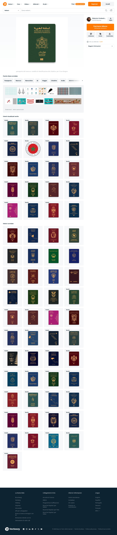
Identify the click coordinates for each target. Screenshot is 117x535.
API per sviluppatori (21, 511)
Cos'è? (101, 42)
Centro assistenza (73, 497)
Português (98, 503)
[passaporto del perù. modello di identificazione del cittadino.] (74, 128)
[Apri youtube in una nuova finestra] (41, 529)
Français (98, 508)
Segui (110, 20)
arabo (63, 80)
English (97, 497)
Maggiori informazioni (94, 46)
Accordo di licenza (48, 497)
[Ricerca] (106, 10)
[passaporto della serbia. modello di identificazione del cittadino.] (53, 210)
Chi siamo (71, 503)
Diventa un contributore (72, 506)
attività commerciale (76, 80)
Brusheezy (18, 497)
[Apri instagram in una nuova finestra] (26, 529)
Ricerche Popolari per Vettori (49, 506)
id (37, 80)
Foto (18, 4)
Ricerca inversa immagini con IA (24, 514)
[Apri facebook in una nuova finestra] (23, 529)
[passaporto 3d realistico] (74, 235)
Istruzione (18, 508)
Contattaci (71, 500)
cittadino (54, 80)
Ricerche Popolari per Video (49, 513)
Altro (96, 511)
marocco (18, 80)
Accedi (108, 4)
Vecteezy (18, 500)
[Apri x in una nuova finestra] (38, 529)
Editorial (35, 4)
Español (97, 500)
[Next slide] (81, 80)
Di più (45, 4)
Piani (73, 4)
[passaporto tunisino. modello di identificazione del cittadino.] (12, 128)
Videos (26, 4)
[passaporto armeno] (74, 210)
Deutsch (97, 505)
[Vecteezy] (5, 4)
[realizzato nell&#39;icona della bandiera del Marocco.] (33, 148)
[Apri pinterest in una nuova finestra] (32, 529)
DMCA (45, 500)
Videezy (17, 503)
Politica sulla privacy (91, 529)
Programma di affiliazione (51, 503)
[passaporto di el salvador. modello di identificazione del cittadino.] (53, 399)
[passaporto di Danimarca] (12, 189)
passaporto (8, 80)
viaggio (44, 80)
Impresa (17, 505)
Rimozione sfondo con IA (23, 518)
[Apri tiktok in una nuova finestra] (35, 529)
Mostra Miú (67, 101)
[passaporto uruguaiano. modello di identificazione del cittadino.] (74, 189)
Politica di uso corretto (104, 529)
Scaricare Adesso (100, 27)
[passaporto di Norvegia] (12, 399)
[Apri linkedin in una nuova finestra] (29, 529)
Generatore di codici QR (22, 520)
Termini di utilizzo (79, 529)
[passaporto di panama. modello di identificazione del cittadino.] (53, 148)
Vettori (10, 4)
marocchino (29, 80)
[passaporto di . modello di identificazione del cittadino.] (53, 420)
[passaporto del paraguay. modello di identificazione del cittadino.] (12, 148)
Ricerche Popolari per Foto (51, 510)
